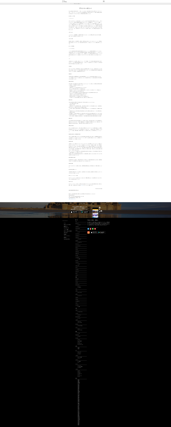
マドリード (79, 365)
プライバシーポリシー (67, 235)
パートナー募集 (66, 229)
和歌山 (78, 391)
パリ (78, 362)
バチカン (79, 372)
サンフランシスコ (80, 344)
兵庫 (78, 405)
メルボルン (79, 287)
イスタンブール (79, 311)
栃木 (78, 406)
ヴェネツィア (79, 373)
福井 (78, 388)
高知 (78, 384)
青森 (78, 397)
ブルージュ (79, 321)
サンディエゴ (79, 343)
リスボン (79, 336)
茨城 (78, 413)
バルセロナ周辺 (79, 366)
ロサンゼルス (79, 341)
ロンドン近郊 (79, 357)
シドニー (79, 318)
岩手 (78, 396)
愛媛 (78, 403)
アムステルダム (79, 325)
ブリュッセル (79, 322)
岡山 (78, 407)
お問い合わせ (66, 232)
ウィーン (79, 286)
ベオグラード (79, 242)
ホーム (71, 3)
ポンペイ (79, 371)
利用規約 (65, 234)
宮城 (78, 399)
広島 (78, 409)
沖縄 (78, 401)
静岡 (78, 408)
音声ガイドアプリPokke (67, 224)
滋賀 (78, 395)
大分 (78, 402)
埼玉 (78, 393)
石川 (78, 410)
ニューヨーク (79, 340)
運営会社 (65, 237)
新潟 (78, 412)
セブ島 (78, 306)
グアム (78, 339)
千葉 (78, 404)
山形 (78, 394)
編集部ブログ (66, 226)
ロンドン (79, 358)
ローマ (78, 376)
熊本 (78, 390)
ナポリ (78, 370)
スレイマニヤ (79, 292)
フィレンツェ (79, 375)
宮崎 (78, 385)
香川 (78, 398)
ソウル (78, 333)
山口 (78, 383)
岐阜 (78, 392)
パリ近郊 (79, 361)
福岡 (78, 400)
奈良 (78, 411)
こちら (82, 185)
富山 (78, 389)
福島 (78, 387)
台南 (78, 347)
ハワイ (78, 342)
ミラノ (78, 374)
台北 (78, 348)
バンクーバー (79, 295)
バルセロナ (79, 367)
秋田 (78, 386)
